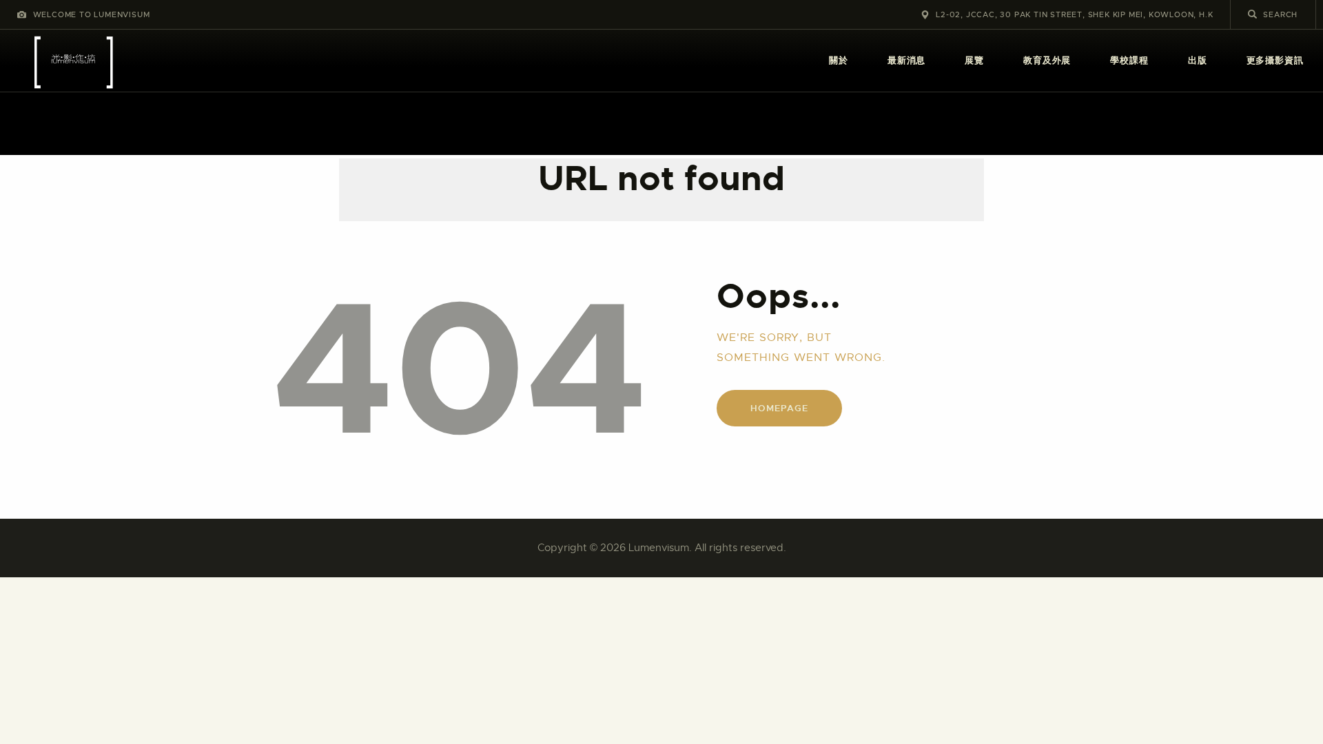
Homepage (779, 408)
